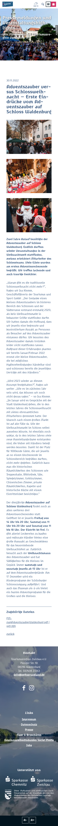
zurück (10, 634)
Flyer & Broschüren (29, 735)
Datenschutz (29, 724)
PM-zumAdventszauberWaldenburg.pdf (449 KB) (28, 622)
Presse (29, 729)
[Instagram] (31, 688)
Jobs (29, 745)
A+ (32, 820)
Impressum (29, 719)
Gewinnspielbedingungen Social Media (29, 740)
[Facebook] (23, 688)
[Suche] (42, 4)
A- (25, 820)
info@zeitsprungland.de (29, 675)
